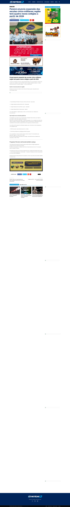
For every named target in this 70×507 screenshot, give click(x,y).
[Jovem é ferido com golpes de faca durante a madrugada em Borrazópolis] (15, 190)
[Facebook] (32, 501)
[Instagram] (35, 501)
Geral (56, 1)
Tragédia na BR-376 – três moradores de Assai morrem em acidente (35, 180)
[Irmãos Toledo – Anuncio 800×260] (26, 71)
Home (10, 5)
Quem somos (50, 506)
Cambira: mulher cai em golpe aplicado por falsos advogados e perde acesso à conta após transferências (17, 180)
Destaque (11, 6)
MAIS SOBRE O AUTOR (23, 184)
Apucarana (46, 1)
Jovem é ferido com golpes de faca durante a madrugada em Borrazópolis (15, 195)
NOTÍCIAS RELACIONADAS (14, 184)
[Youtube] (38, 501)
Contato (59, 506)
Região (52, 1)
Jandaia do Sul (40, 1)
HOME (29, 1)
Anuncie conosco (55, 506)
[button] (59, 2)
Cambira (33, 1)
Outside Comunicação (25, 506)
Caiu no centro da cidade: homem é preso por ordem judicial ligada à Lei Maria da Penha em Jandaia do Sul (37, 195)
